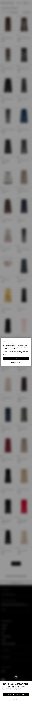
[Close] (16, 677)
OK (16, 358)
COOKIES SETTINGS (15, 362)
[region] (16, 352)
